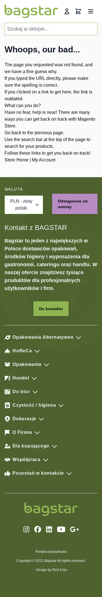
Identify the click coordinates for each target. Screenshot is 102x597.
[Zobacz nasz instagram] (26, 529)
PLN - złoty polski (21, 204)
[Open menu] (90, 11)
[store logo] (31, 11)
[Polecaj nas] (74, 529)
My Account (43, 159)
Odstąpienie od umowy (73, 204)
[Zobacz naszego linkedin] (49, 529)
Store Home (17, 159)
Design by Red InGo (51, 570)
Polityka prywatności (51, 552)
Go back (13, 132)
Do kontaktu (51, 308)
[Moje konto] (66, 11)
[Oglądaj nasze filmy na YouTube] (61, 529)
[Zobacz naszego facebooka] (37, 529)
